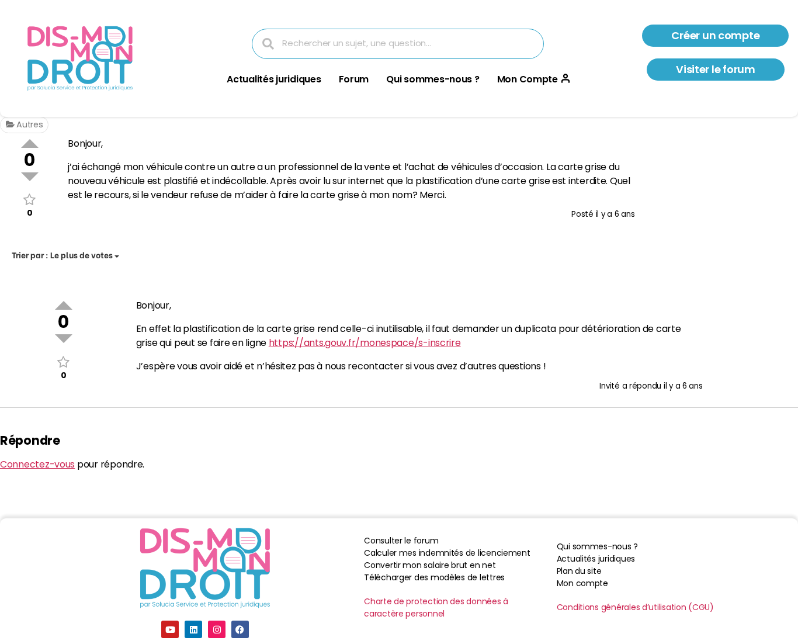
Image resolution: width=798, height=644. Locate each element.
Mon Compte (527, 79)
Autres (28, 124)
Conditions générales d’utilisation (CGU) (635, 607)
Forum (354, 79)
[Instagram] (216, 629)
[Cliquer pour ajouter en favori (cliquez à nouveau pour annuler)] (29, 200)
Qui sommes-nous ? (432, 79)
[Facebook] (240, 629)
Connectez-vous (37, 464)
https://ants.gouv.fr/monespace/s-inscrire (365, 342)
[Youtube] (170, 629)
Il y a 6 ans (615, 214)
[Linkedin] (193, 629)
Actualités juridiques (274, 79)
